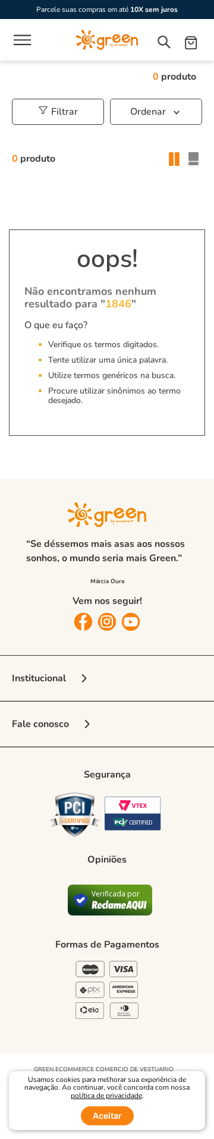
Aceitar (107, 1115)
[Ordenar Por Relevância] (156, 112)
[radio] (174, 159)
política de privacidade (106, 1095)
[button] (63, 112)
